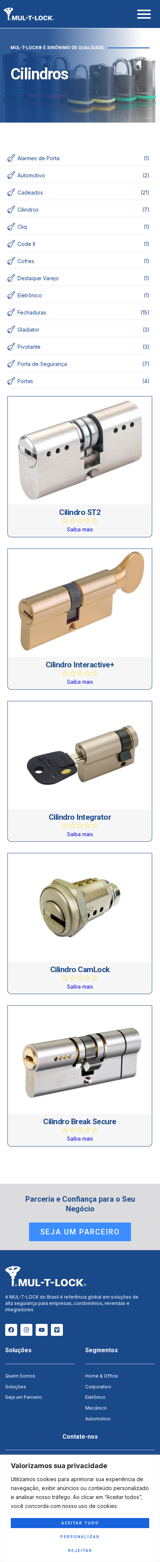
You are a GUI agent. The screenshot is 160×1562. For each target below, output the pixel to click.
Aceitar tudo (80, 1523)
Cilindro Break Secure (79, 1121)
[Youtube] (42, 1330)
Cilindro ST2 (79, 512)
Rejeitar (80, 1550)
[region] (80, 1508)
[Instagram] (26, 1330)
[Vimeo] (57, 1330)
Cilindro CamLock (80, 969)
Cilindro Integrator (80, 817)
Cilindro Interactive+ (80, 665)
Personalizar (80, 1536)
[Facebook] (11, 1330)
